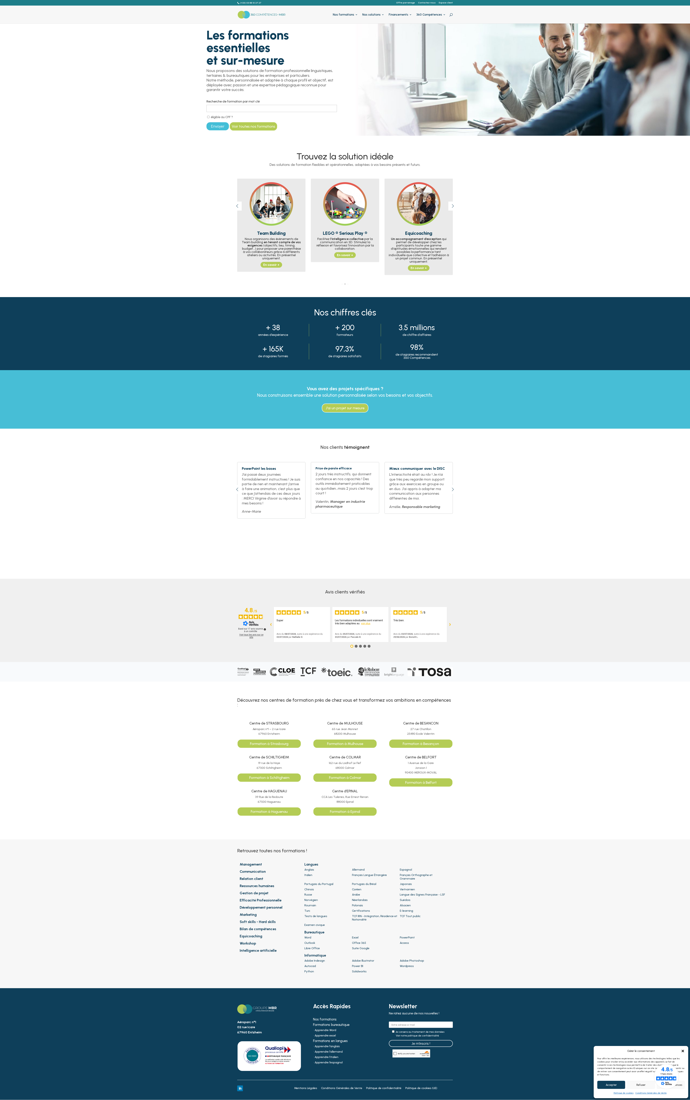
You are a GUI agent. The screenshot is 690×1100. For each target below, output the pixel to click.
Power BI (357, 966)
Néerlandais (360, 900)
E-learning (406, 910)
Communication (253, 871)
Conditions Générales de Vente (651, 1093)
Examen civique (314, 925)
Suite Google (360, 948)
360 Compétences (429, 14)
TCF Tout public (410, 916)
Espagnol (406, 869)
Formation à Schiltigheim (269, 777)
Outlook (309, 943)
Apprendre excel (325, 1035)
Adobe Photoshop (412, 960)
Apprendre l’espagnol (329, 1062)
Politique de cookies (624, 1093)
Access (404, 943)
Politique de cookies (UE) (421, 1088)
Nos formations (343, 14)
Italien (308, 875)
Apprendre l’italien (326, 1057)
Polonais (357, 905)
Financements (398, 14)
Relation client (251, 879)
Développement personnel (261, 907)
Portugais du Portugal (318, 884)
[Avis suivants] (449, 624)
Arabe (356, 894)
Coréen (356, 889)
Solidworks (359, 971)
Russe (308, 894)
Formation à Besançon (421, 744)
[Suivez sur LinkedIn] (240, 1088)
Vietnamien (407, 889)
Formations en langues (330, 1041)
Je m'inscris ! (420, 1043)
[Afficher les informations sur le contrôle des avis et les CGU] (264, 629)
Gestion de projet (254, 893)
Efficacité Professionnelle (260, 900)
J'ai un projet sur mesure (345, 408)
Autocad (310, 966)
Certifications (361, 910)
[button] (683, 1051)
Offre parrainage (405, 3)
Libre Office (312, 948)
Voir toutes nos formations (253, 126)
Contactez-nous (427, 3)
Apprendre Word (325, 1030)
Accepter (611, 1085)
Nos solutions (371, 14)
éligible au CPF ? (221, 117)
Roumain (310, 905)
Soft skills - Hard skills (258, 922)
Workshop (248, 943)
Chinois (309, 889)
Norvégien (311, 900)
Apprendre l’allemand (329, 1051)
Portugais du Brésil (364, 884)
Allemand (358, 869)
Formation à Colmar (345, 777)
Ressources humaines (257, 886)
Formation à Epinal (345, 811)
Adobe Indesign (314, 960)
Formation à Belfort (421, 782)
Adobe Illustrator (363, 960)
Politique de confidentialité (383, 1088)
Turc (307, 910)
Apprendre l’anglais (327, 1046)
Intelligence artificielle (258, 950)
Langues (311, 864)
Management (251, 864)
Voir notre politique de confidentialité (417, 1035)
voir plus (365, 623)
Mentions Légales (305, 1088)
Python (309, 971)
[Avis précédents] (270, 624)
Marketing (248, 914)
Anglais (309, 869)
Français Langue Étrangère (369, 875)
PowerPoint (407, 937)
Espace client (446, 3)
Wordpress (407, 966)
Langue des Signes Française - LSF (422, 894)
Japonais (406, 884)
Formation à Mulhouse (345, 744)
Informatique (315, 955)
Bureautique (314, 932)
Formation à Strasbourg (269, 744)
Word (307, 937)
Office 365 (359, 943)
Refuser (640, 1085)
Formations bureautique (331, 1025)
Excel (355, 937)
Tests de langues (315, 916)
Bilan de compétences (258, 929)
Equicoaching (251, 936)
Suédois (405, 900)
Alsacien (405, 905)
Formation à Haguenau (269, 811)
